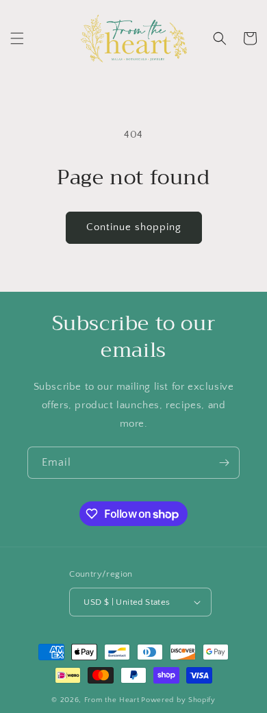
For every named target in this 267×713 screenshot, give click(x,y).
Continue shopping (133, 227)
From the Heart (112, 700)
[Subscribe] (224, 463)
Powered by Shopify (178, 700)
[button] (17, 38)
